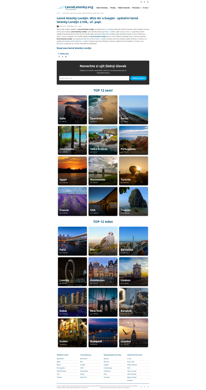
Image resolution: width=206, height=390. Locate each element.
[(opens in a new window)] (59, 56)
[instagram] (147, 1)
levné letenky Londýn (98, 36)
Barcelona (83, 359)
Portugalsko (61, 368)
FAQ (128, 368)
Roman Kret (62, 26)
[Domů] (60, 8)
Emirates (107, 377)
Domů (58, 13)
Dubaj (82, 374)
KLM (105, 374)
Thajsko (59, 377)
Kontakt (130, 380)
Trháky (113, 8)
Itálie (58, 362)
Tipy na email (131, 371)
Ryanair (106, 359)
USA (58, 374)
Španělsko (60, 359)
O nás (129, 359)
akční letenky (102, 34)
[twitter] (144, 1)
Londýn (112, 32)
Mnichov (79, 41)
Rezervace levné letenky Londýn (74, 48)
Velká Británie (61, 371)
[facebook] (141, 1)
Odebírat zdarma (138, 78)
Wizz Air (104, 29)
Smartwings (108, 368)
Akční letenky (102, 8)
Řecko (59, 365)
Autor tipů (130, 362)
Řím (81, 362)
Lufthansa (107, 371)
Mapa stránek (132, 377)
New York (83, 377)
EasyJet (111, 29)
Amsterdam (84, 371)
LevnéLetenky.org (79, 7)
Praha (107, 32)
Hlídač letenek (124, 8)
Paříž (82, 368)
